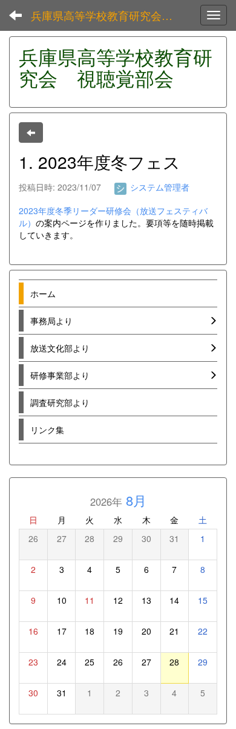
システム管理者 (158, 187)
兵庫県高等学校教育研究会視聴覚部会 (109, 15)
